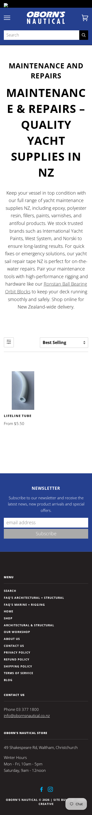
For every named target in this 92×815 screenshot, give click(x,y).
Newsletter (46, 488)
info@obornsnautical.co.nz (27, 715)
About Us (12, 639)
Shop (8, 618)
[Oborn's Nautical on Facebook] (41, 790)
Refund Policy (16, 659)
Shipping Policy (18, 666)
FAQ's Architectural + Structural (34, 598)
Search (10, 591)
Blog (8, 680)
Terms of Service (18, 673)
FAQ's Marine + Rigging (24, 604)
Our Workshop (17, 632)
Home (8, 611)
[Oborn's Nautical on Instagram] (50, 790)
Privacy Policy (17, 652)
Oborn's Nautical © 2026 (28, 800)
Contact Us (14, 646)
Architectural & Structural (29, 625)
